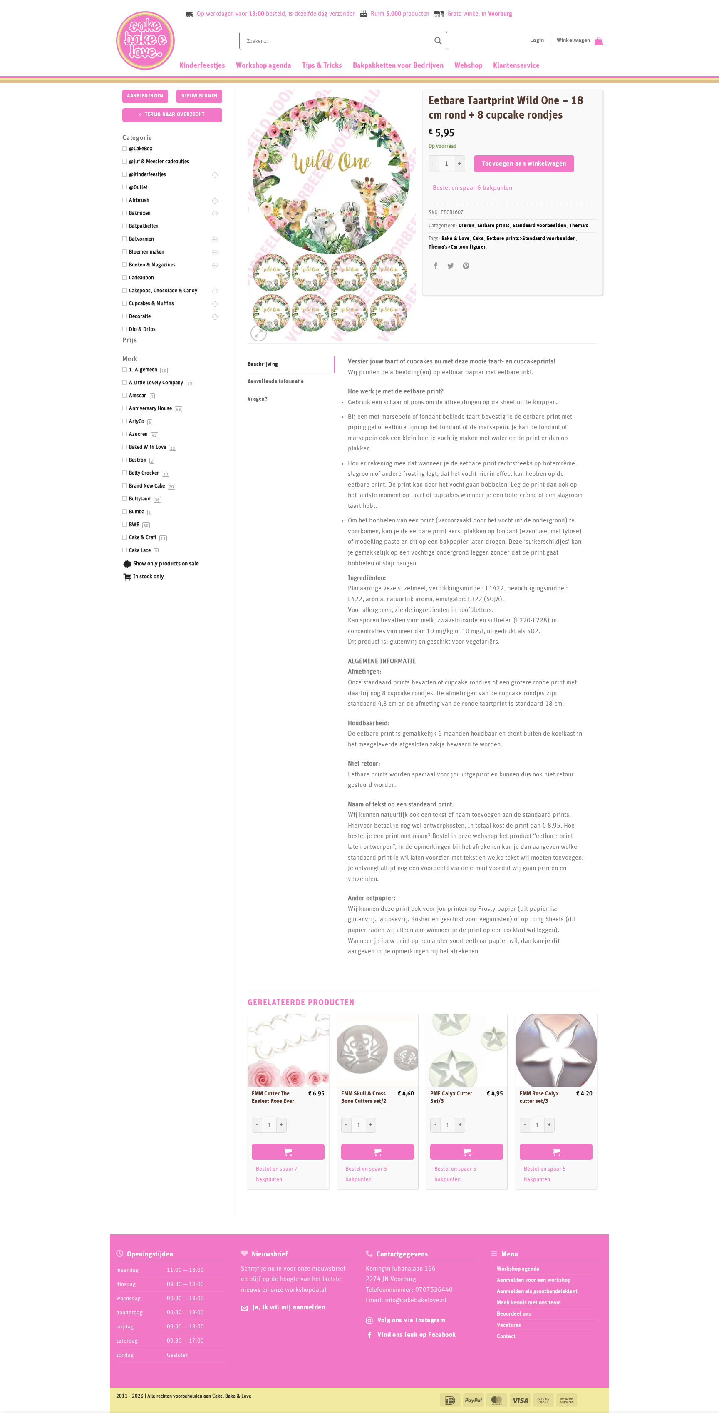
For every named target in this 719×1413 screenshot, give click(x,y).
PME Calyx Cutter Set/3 (451, 1098)
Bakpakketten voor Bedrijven (398, 66)
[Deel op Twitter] (451, 266)
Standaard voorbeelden (539, 226)
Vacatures (509, 1325)
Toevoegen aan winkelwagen (524, 164)
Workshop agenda (263, 66)
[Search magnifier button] (438, 41)
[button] (258, 333)
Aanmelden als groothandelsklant (537, 1291)
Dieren (466, 226)
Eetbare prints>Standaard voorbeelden (531, 238)
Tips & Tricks (322, 66)
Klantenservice (516, 66)
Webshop (468, 66)
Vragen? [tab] (258, 399)
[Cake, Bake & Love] (145, 40)
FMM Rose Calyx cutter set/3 (539, 1098)
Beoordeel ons (514, 1314)
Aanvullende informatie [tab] (276, 381)
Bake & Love (455, 238)
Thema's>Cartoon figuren (458, 247)
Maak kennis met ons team (529, 1303)
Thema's (578, 226)
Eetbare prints (493, 226)
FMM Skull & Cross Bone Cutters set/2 (364, 1098)
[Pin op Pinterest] (466, 266)
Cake (478, 238)
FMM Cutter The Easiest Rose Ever (273, 1098)
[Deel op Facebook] (436, 266)
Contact (506, 1336)
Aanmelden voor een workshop (533, 1280)
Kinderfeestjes (202, 66)
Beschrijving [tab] (263, 364)
